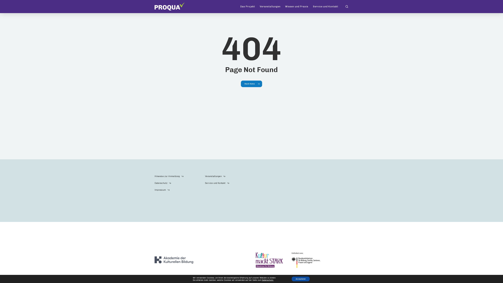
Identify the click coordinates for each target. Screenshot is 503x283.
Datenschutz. (268, 280)
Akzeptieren (301, 279)
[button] (169, 176)
